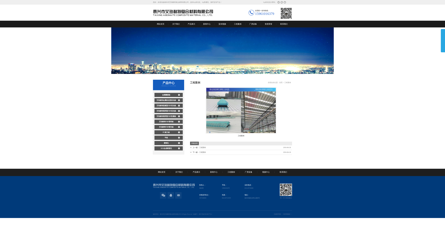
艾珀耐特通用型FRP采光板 (166, 111)
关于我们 (176, 24)
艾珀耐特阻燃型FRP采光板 (166, 105)
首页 (281, 82)
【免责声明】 (277, 214)
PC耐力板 (166, 132)
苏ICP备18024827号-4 (205, 214)
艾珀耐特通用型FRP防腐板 (166, 116)
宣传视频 (222, 24)
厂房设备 (253, 24)
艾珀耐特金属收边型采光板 (166, 100)
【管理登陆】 (287, 214)
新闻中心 (207, 24)
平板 (166, 138)
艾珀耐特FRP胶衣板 (166, 127)
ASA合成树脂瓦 (166, 148)
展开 (443, 42)
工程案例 (237, 24)
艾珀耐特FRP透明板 (166, 121)
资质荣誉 (268, 24)
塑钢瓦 (166, 143)
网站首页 (160, 24)
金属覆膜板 (166, 95)
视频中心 (266, 172)
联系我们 (284, 24)
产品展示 (191, 24)
